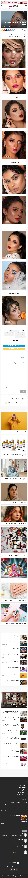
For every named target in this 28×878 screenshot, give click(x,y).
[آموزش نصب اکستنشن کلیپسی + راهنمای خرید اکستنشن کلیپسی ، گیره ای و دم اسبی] (23, 726)
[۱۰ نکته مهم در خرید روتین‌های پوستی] (14, 492)
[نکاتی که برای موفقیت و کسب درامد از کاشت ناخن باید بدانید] (14, 591)
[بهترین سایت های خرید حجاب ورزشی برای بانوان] (23, 643)
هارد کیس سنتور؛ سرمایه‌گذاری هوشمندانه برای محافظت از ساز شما (11, 737)
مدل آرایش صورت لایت (9, 334)
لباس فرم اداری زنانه (22, 792)
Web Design (23, 785)
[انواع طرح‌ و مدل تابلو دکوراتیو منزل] (14, 700)
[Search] (2, 6)
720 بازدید (18, 706)
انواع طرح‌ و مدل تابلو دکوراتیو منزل (18, 704)
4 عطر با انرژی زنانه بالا (21, 580)
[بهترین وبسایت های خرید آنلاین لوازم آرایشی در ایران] (14, 613)
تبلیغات (17, 866)
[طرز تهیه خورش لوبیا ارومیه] (24, 817)
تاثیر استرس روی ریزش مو (21, 432)
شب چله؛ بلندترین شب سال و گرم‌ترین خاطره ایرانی (11, 718)
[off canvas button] (26, 6)
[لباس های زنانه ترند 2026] (23, 662)
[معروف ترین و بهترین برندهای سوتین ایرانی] (23, 758)
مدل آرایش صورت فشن (20, 334)
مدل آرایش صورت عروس (9, 332)
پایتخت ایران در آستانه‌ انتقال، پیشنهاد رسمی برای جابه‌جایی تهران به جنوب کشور (10, 731)
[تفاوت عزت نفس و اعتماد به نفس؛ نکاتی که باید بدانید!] (23, 764)
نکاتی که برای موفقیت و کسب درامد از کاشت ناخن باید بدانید (14, 600)
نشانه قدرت (17, 809)
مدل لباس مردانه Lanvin (15, 822)
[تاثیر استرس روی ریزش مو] (14, 421)
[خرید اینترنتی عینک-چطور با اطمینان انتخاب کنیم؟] (23, 637)
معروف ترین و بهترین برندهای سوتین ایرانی (10, 756)
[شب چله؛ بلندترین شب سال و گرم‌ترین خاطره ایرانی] (23, 719)
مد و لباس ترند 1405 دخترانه (13, 667)
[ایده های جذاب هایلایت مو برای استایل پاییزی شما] (14, 514)
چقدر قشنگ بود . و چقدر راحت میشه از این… (13, 847)
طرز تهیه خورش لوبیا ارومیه (14, 815)
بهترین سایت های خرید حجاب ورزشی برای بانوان (11, 642)
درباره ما (21, 866)
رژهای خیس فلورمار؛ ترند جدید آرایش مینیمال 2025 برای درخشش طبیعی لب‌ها (14, 479)
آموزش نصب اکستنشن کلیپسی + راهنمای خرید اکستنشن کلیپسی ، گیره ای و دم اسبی (10, 725)
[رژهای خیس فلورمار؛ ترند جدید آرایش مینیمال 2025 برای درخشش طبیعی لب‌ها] (14, 468)
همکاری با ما (12, 866)
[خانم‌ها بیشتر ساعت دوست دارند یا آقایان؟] (23, 682)
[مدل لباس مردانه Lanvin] (24, 821)
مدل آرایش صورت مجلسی (20, 337)
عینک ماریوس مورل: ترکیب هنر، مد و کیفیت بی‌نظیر (10, 750)
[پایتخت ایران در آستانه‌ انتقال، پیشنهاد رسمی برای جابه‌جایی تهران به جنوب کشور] (23, 732)
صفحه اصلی (24, 9)
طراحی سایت (23, 789)
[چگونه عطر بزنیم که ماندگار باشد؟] (23, 650)
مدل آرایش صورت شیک (20, 332)
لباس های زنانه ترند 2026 (14, 661)
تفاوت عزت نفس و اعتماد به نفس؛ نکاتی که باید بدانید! (10, 763)
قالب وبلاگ (23, 791)
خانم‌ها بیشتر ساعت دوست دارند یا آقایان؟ (11, 680)
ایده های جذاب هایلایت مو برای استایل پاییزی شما (16, 523)
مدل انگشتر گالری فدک (15, 802)
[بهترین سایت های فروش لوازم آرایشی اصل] (14, 540)
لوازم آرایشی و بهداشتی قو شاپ (20, 794)
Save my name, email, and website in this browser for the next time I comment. (14, 388)
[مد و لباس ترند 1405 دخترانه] (23, 669)
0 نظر (2, 26)
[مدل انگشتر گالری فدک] (24, 802)
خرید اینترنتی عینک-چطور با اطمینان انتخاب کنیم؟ (10, 636)
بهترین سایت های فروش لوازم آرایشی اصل (17, 555)
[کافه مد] (14, 862)
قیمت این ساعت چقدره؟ (17, 841)
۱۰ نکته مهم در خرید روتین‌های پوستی (18, 502)
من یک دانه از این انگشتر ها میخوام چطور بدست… (12, 835)
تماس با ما (7, 866)
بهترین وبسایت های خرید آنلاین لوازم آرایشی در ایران (15, 623)
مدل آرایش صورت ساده (14, 330)
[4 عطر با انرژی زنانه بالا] (14, 568)
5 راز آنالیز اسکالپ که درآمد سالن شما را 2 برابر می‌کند (11, 655)
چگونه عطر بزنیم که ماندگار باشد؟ (12, 648)
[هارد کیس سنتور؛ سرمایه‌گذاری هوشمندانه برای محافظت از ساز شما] (23, 738)
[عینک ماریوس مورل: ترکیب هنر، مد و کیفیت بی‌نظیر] (23, 751)
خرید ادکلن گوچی (22, 787)
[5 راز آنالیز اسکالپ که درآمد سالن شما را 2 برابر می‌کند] (23, 656)
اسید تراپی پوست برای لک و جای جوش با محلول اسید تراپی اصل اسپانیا (14, 455)
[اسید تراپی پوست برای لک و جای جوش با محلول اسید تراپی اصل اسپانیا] (14, 444)
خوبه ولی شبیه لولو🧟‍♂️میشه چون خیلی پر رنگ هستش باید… (13, 853)
